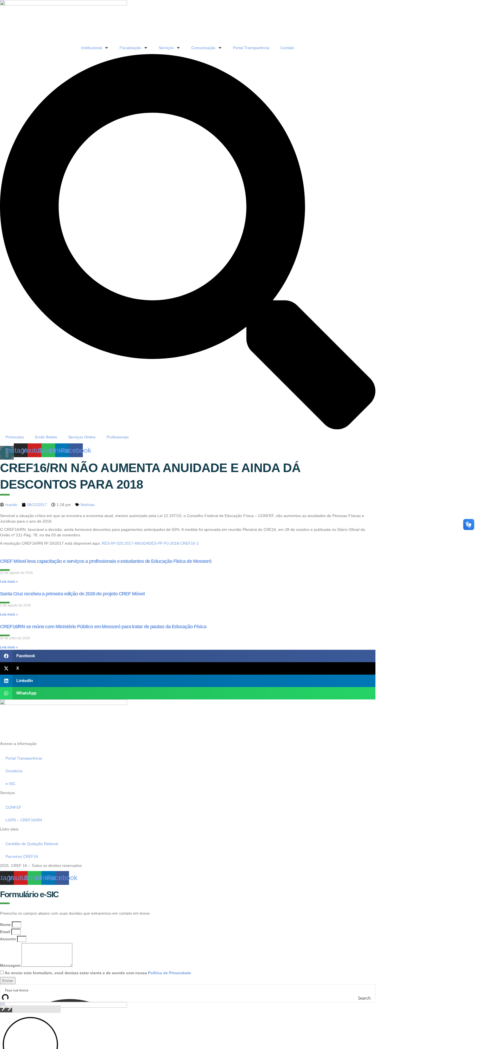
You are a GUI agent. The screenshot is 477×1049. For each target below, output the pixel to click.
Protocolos (15, 437)
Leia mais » (9, 582)
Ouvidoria (14, 771)
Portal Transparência (251, 48)
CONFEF (14, 807)
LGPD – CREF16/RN (24, 820)
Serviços (166, 48)
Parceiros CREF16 (22, 856)
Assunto (8, 939)
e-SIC (10, 783)
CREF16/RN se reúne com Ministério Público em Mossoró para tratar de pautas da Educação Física (103, 626)
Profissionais (118, 437)
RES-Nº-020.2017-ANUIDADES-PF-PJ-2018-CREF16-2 (150, 543)
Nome (5, 924)
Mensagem (10, 965)
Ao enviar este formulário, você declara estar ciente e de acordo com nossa (98, 973)
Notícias (88, 504)
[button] (187, 656)
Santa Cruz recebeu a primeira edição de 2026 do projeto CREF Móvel (72, 594)
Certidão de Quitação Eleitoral (32, 844)
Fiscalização (130, 48)
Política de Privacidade (169, 973)
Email (5, 932)
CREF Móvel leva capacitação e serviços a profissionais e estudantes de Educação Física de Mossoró (105, 561)
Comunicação (203, 48)
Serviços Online (82, 437)
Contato (287, 48)
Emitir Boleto (46, 437)
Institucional (91, 48)
